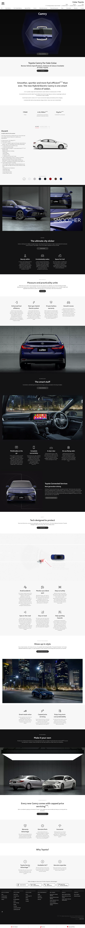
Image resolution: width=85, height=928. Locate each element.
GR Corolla (40, 897)
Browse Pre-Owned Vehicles (54, 895)
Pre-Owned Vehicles (18, 8)
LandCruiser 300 (17, 909)
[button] (42, 33)
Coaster (27, 901)
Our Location (76, 894)
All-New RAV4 (16, 899)
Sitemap (63, 915)
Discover (75, 8)
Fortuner (15, 906)
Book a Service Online (66, 894)
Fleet (62, 8)
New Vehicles (8, 8)
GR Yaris (39, 899)
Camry (2, 899)
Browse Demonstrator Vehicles (54, 898)
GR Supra (39, 896)
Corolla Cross (16, 896)
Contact (82, 8)
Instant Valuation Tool (54, 900)
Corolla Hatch (4, 896)
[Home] (1, 8)
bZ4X (15, 901)
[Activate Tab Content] (24, 179)
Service (35, 8)
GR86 (39, 894)
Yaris (2, 894)
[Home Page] (3, 3)
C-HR (15, 897)
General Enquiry (77, 896)
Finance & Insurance (54, 8)
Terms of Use (71, 915)
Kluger (15, 904)
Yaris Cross (16, 894)
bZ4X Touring (16, 902)
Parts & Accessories (43, 8)
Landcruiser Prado (17, 907)
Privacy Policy (67, 915)
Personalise (68, 8)
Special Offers (27, 8)
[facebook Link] (2, 911)
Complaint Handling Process (79, 915)
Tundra (27, 899)
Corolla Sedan (4, 897)
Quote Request (53, 901)
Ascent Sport (44, 126)
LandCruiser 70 (29, 896)
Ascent (37, 126)
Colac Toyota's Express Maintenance (66, 899)
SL (49, 126)
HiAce (27, 897)
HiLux (27, 894)
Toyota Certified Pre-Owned (54, 904)
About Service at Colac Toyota (66, 896)
